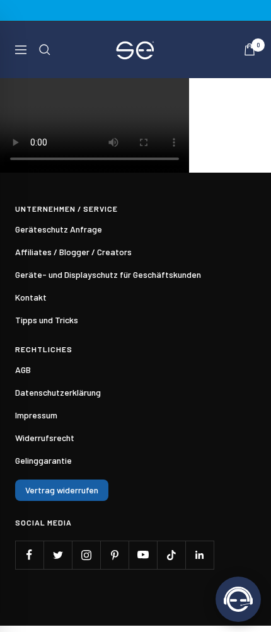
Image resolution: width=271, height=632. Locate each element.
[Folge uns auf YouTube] (143, 555)
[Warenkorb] (249, 49)
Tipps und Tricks (46, 319)
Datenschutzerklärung (58, 392)
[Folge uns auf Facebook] (29, 555)
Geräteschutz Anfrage (58, 229)
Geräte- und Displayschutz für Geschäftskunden (108, 274)
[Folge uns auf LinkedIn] (199, 555)
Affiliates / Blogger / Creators (73, 251)
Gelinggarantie (43, 460)
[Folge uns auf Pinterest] (114, 555)
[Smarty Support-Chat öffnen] (238, 599)
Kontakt (31, 297)
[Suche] (44, 49)
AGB (23, 369)
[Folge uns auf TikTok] (171, 555)
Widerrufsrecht (44, 437)
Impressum (36, 415)
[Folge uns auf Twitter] (57, 555)
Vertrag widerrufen (61, 490)
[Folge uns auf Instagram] (86, 555)
